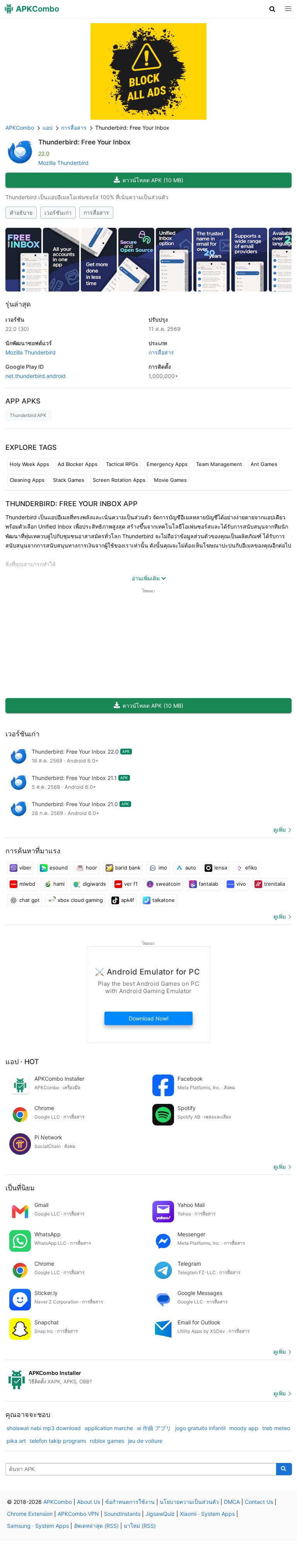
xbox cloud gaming (80, 900)
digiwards (94, 884)
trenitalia (274, 884)
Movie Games (170, 480)
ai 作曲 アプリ (154, 1428)
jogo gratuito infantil (200, 1428)
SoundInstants (122, 1513)
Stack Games (68, 480)
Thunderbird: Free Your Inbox (84, 142)
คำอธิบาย (21, 212)
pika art (16, 1440)
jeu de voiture (145, 1440)
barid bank (127, 867)
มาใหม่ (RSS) (140, 1525)
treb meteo (276, 1428)
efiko (251, 867)
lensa (220, 867)
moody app (243, 1428)
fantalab (208, 884)
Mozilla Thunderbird (63, 162)
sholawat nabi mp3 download (44, 1428)
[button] (272, 9)
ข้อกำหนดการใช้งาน (130, 1501)
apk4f (127, 900)
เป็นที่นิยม (20, 1188)
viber (25, 867)
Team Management (219, 464)
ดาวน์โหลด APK (153, 180)
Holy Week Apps (29, 464)
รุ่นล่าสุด (18, 304)
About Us (88, 1501)
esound (59, 867)
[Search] (284, 1469)
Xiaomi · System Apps (207, 1513)
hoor (91, 867)
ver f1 (131, 884)
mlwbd (27, 884)
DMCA (232, 1501)
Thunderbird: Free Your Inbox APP (71, 504)
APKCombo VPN (78, 1513)
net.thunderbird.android (35, 376)
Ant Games (264, 464)
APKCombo (19, 127)
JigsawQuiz (160, 1513)
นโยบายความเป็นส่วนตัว (189, 1501)
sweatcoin (168, 884)
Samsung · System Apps (38, 1525)
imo (163, 867)
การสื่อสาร (96, 212)
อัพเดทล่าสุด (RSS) (96, 1525)
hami (59, 884)
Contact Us (259, 1501)
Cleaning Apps (27, 480)
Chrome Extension (30, 1513)
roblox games (107, 1440)
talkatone (163, 900)
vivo (241, 884)
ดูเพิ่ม (279, 829)
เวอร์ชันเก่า (58, 212)
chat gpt (29, 900)
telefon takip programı (58, 1440)
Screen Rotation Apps (119, 480)
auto (190, 867)
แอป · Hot (22, 1062)
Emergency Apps (167, 464)
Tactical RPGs (122, 464)
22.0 (17, 328)
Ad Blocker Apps (77, 464)
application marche (109, 1428)
